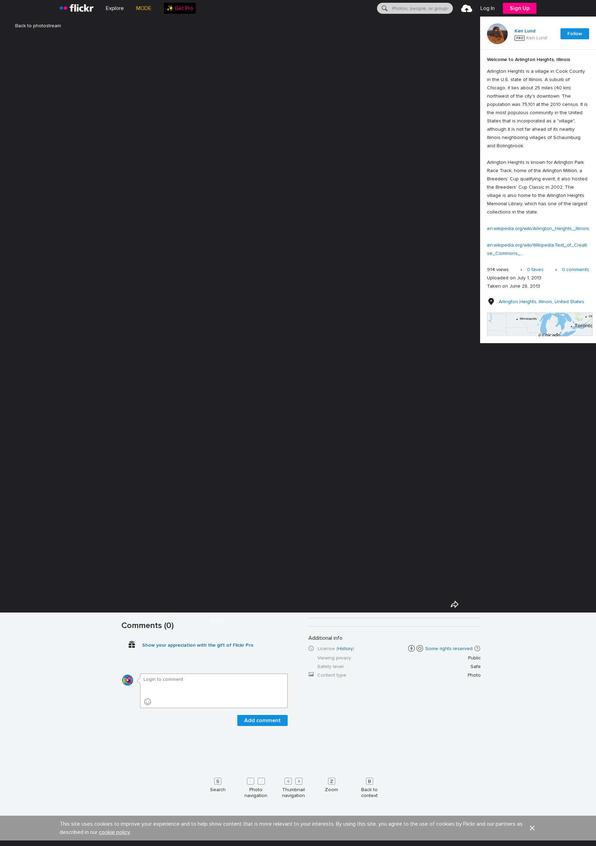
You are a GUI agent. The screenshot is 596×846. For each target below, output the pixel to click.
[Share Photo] (454, 604)
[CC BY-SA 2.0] (415, 648)
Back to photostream (38, 26)
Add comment (262, 720)
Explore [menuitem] (115, 8)
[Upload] (466, 8)
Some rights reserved (449, 648)
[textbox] (421, 8)
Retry (218, 620)
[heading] (76, 8)
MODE (143, 8)
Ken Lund (525, 31)
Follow (574, 34)
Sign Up (519, 8)
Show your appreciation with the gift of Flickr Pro (198, 645)
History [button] (345, 648)
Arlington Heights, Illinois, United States (541, 302)
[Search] (383, 8)
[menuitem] (180, 8)
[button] (477, 648)
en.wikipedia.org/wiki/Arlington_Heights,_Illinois (538, 228)
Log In (487, 8)
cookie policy (114, 832)
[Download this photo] (470, 604)
